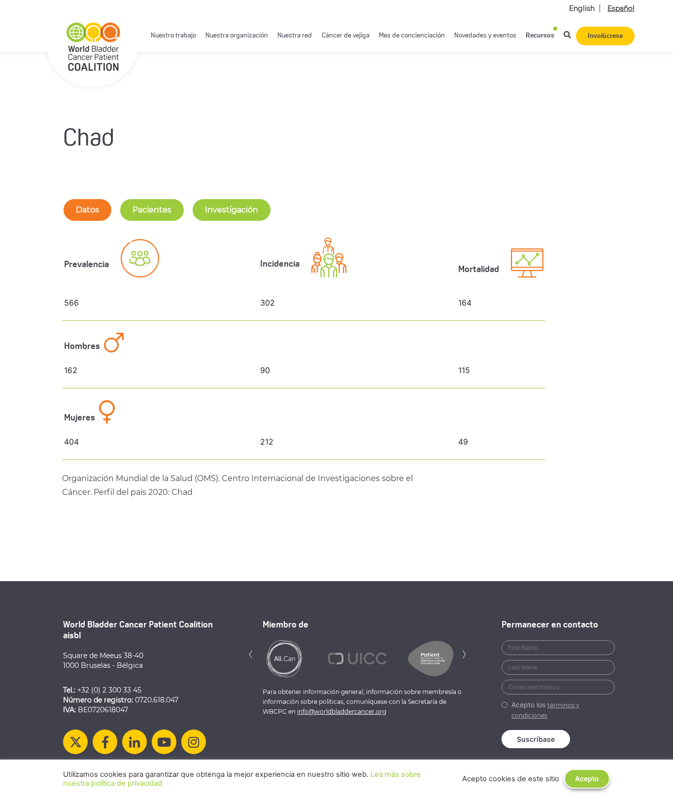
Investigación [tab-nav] (231, 209)
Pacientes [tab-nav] (152, 209)
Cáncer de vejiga (346, 35)
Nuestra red (294, 35)
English (582, 8)
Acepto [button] (587, 778)
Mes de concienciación (412, 35)
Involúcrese (605, 36)
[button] (251, 653)
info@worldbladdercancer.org (341, 711)
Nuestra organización (236, 35)
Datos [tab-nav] (87, 209)
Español (621, 8)
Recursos (540, 35)
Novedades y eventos (485, 35)
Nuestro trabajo (173, 35)
